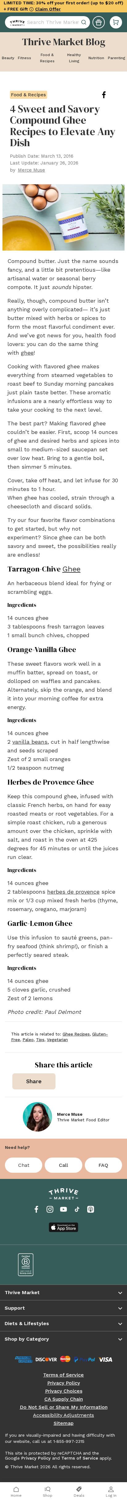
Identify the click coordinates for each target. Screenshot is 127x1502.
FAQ (103, 1165)
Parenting (116, 58)
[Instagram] (50, 1209)
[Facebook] (36, 1209)
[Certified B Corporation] (36, 1264)
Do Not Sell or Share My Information (64, 1407)
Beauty (8, 58)
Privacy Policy (63, 1383)
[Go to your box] (116, 19)
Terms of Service (63, 1375)
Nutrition (96, 58)
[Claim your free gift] (98, 19)
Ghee (71, 569)
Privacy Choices (63, 1391)
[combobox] (47, 19)
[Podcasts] (90, 1209)
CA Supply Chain (63, 1399)
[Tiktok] (77, 1209)
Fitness (24, 58)
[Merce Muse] (37, 1117)
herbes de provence (73, 891)
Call (63, 1165)
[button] (116, 19)
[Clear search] (84, 19)
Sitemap (64, 1423)
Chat (23, 1165)
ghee (27, 352)
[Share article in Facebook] (108, 94)
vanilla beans (29, 741)
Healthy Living (74, 58)
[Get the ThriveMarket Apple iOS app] (63, 1227)
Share (34, 1081)
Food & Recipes (47, 58)
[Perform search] (16, 19)
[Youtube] (63, 1209)
